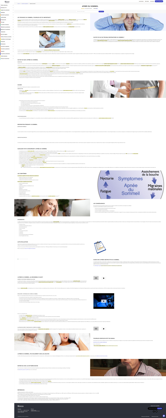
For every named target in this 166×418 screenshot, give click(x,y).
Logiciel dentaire (141, 1)
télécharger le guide (108, 265)
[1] (81, 8)
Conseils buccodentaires (5, 53)
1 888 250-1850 (26, 410)
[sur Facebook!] (154, 411)
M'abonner (160, 408)
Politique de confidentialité (145, 416)
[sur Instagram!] (156, 411)
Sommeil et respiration (5, 46)
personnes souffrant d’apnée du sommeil (111, 345)
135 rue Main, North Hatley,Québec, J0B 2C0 (23, 412)
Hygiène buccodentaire (5, 10)
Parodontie (3, 41)
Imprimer (95, 8)
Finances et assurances (5, 58)
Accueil (19, 3)
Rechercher (101, 11)
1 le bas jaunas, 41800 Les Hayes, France (35, 410)
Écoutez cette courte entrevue (100, 342)
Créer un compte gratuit (159, 1)
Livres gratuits (152, 1)
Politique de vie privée (155, 416)
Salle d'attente (147, 1)
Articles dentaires (4, 56)
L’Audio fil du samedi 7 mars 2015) (23, 369)
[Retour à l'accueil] (7, 3)
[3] (82, 8)
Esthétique (3, 12)
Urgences (2, 51)
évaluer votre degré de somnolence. (30, 248)
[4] (83, 8)
